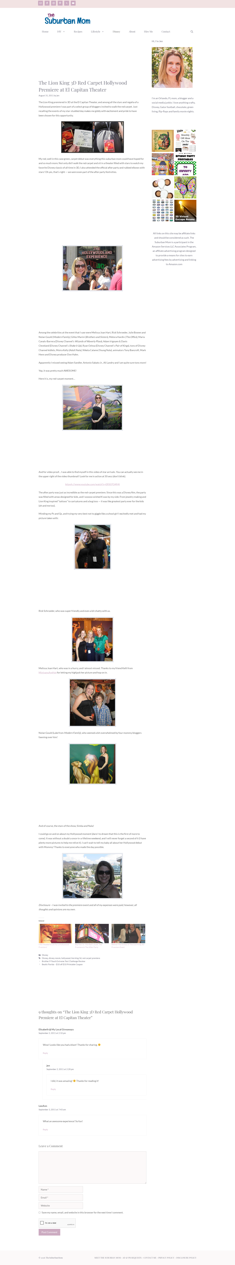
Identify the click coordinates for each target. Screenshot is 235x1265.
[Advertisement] (146, 18)
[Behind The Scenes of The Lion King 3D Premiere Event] (128, 933)
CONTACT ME (149, 1257)
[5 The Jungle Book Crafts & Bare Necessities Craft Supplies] (163, 141)
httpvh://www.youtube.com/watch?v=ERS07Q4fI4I (92, 484)
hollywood (65, 958)
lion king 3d (76, 958)
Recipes (78, 31)
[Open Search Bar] (191, 31)
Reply (45, 1053)
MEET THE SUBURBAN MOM (107, 1257)
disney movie (55, 958)
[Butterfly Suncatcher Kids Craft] (185, 188)
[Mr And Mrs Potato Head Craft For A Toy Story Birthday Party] (163, 164)
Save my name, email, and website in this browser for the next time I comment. (82, 1212)
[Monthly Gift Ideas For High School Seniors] (185, 141)
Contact (166, 31)
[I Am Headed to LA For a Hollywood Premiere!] (55, 933)
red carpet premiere (91, 958)
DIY (59, 31)
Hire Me (148, 31)
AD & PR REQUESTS (132, 1257)
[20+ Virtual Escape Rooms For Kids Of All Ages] (185, 211)
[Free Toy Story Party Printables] (185, 164)
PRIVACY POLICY (166, 1257)
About (132, 31)
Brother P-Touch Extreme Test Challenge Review (63, 961)
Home (45, 31)
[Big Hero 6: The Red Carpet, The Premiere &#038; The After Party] (92, 933)
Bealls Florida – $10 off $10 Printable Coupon (62, 964)
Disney (116, 31)
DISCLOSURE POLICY (186, 1257)
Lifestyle (95, 31)
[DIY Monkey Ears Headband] (163, 188)
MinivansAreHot (48, 672)
